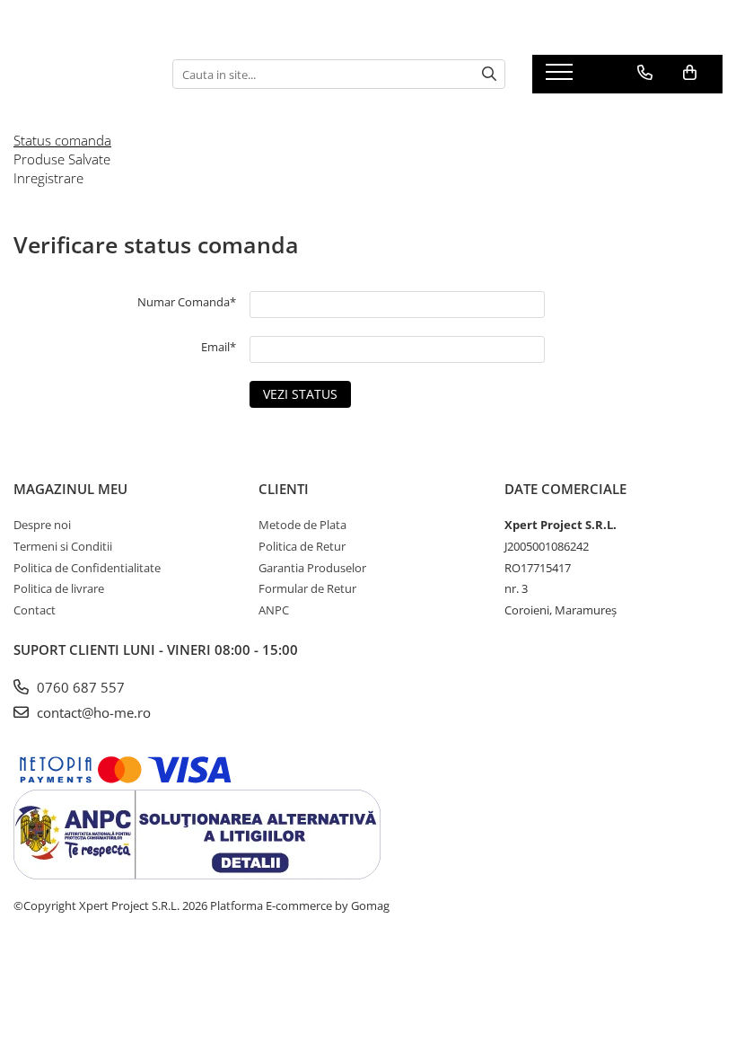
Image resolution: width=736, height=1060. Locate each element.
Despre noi (42, 525)
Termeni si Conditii (62, 546)
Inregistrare (48, 178)
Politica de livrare (58, 588)
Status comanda (62, 140)
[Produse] (561, 77)
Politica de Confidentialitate (87, 568)
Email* (218, 347)
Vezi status (300, 393)
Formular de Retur (307, 588)
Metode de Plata (302, 525)
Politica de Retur (302, 546)
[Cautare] (489, 74)
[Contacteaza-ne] (645, 73)
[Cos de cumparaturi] (689, 73)
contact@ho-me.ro (92, 712)
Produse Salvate (61, 159)
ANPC (273, 610)
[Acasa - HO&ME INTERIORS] (79, 74)
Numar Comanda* (186, 302)
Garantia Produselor (312, 568)
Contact (34, 610)
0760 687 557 (79, 687)
